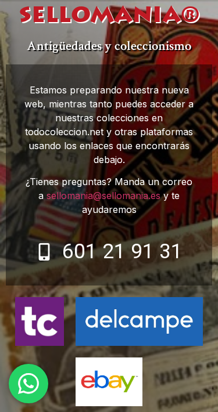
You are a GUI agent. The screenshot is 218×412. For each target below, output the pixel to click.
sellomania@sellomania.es (103, 195)
